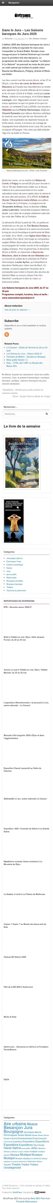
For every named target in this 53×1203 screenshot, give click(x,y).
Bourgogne (13, 1131)
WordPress (17, 1192)
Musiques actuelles (14, 580)
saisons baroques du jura (33, 380)
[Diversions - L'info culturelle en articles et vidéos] (26, 17)
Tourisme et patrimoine (16, 590)
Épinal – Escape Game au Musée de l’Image (31, 396)
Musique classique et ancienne (28, 1158)
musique (33, 1151)
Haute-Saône (12, 1148)
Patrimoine (31, 1161)
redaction (9, 39)
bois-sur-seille (42, 374)
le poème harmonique (28, 377)
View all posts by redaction (17, 309)
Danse (9, 567)
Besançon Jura (18, 1127)
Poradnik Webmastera (26, 1201)
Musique (7, 1155)
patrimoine (23, 1161)
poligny (15, 380)
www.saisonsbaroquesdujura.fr (18, 297)
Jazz (8, 571)
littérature (7, 1151)
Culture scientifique (14, 564)
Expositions (18, 1141)
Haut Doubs (38, 1144)
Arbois (7, 374)
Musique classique (40, 39)
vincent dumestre (11, 383)
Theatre (7, 1164)
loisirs (21, 1151)
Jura (30, 39)
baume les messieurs (22, 374)
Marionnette (11, 577)
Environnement (25, 1138)
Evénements (8, 1142)
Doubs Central (10, 1138)
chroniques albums (14, 558)
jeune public (11, 574)
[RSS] (6, 334)
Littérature (41, 1148)
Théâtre (9, 587)
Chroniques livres (13, 561)
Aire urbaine (15, 1123)
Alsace (32, 1123)
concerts (6, 377)
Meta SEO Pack (37, 1198)
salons (39, 1161)
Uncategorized (12, 1167)
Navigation (14, 2)
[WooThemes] (39, 1192)
